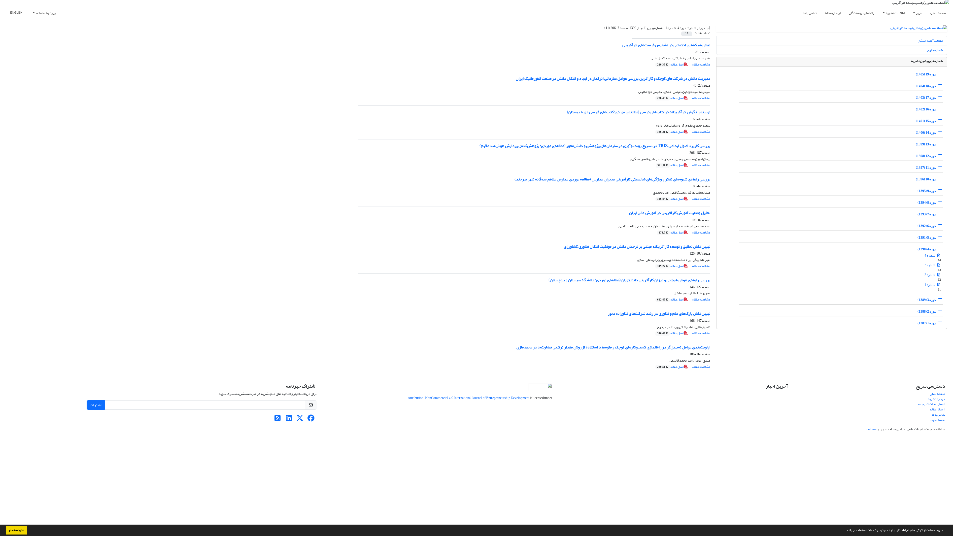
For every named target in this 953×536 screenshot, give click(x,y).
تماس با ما (810, 12)
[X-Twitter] (300, 419)
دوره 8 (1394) (927, 202)
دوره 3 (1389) (927, 300)
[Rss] (277, 419)
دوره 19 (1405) (926, 74)
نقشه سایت (937, 419)
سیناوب (871, 429)
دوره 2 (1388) (927, 311)
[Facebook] (311, 419)
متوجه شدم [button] (16, 530)
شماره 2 (930, 274)
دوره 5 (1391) (927, 237)
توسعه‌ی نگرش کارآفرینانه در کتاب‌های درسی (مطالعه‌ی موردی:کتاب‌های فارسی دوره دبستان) (638, 112)
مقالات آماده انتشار (930, 40)
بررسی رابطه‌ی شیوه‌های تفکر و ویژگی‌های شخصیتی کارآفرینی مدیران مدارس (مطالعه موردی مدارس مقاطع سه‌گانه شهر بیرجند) (612, 179)
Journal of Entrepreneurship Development (501, 398)
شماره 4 (930, 255)
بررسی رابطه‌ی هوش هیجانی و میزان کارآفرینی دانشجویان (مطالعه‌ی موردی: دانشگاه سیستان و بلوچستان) (629, 280)
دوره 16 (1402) (926, 109)
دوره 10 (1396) (926, 179)
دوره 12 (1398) (926, 156)
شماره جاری (935, 50)
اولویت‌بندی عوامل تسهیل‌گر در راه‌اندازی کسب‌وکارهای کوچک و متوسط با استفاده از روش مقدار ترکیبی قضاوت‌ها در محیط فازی (613, 347)
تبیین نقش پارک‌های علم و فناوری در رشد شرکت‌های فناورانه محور (659, 313)
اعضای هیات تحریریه (931, 404)
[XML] (601, 28)
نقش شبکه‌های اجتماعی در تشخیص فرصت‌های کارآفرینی (666, 45)
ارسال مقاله (833, 12)
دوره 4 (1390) (927, 249)
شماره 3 (930, 265)
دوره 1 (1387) (927, 323)
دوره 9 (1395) (927, 191)
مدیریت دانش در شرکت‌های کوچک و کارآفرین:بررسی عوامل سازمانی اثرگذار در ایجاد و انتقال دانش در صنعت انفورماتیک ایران (613, 78)
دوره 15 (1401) (926, 121)
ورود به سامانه (46, 12)
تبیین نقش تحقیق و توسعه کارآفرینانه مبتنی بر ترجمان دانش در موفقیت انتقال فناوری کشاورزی (637, 246)
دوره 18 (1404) (926, 86)
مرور (919, 12)
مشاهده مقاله (701, 64)
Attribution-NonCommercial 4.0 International (440, 398)
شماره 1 (930, 284)
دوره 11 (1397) (926, 167)
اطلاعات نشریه (895, 12)
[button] (844, 531)
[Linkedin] (288, 419)
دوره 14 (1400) (926, 132)
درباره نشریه (936, 399)
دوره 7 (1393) (927, 214)
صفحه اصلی (938, 12)
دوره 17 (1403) (926, 97)
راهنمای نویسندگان (861, 12)
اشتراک (96, 405)
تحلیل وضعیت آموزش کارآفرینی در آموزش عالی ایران (669, 212)
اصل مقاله (670, 64)
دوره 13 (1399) (926, 144)
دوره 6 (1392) (927, 226)
